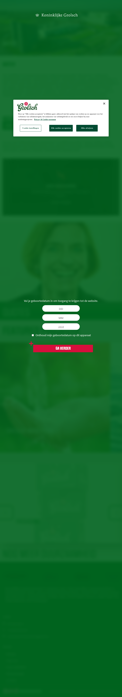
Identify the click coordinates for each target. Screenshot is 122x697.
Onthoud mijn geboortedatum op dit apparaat (63, 335)
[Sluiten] (104, 103)
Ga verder (63, 348)
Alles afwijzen (87, 128)
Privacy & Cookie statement (45, 119)
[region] (61, 118)
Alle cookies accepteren (61, 128)
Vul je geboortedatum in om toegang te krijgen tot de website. (61, 301)
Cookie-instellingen (30, 128)
